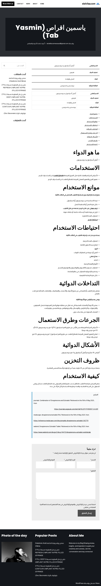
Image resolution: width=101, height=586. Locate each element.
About (35, 4)
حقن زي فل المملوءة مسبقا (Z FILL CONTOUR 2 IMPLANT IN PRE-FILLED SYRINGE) (14, 106)
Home (42, 4)
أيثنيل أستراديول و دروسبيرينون (87, 160)
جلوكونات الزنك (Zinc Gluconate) (15, 113)
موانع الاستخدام (92, 122)
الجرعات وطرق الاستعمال (89, 133)
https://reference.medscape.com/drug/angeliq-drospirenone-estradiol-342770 (61, 421)
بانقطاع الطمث (58, 175)
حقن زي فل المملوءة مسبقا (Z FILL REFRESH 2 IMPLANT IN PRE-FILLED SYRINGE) (14, 88)
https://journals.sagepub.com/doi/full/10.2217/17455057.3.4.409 (76, 409)
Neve (98, 583)
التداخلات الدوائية (92, 129)
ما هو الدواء (94, 114)
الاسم (93, 460)
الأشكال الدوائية (92, 137)
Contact (20, 4)
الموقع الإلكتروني (49, 460)
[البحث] (4, 65)
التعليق (93, 471)
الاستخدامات (93, 118)
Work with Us (8, 4)
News (28, 4)
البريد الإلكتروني (69, 460)
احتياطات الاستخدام (91, 125)
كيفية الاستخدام (92, 144)
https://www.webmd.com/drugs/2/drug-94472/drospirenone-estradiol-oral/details (62, 432)
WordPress (80, 583)
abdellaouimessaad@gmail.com (57, 43)
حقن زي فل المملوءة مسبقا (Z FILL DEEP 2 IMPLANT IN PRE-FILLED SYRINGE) (14, 97)
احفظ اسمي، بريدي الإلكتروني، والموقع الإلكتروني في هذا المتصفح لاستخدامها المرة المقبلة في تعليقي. (68, 506)
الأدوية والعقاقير (32, 43)
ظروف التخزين (93, 141)
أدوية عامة (41, 43)
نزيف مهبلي (94, 208)
